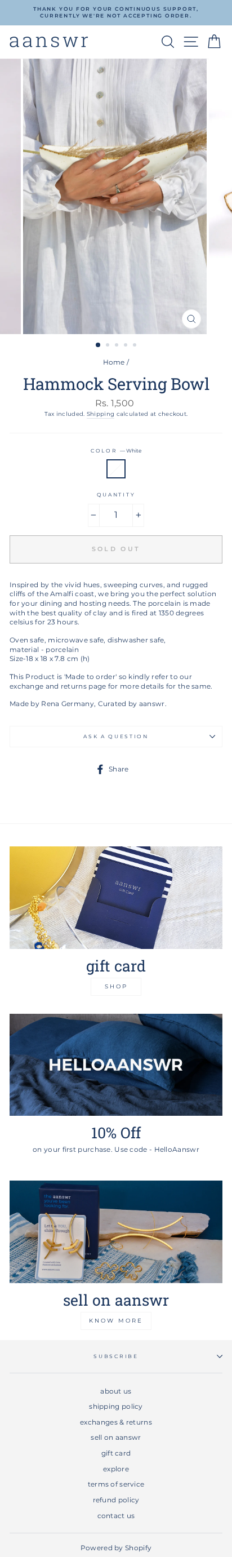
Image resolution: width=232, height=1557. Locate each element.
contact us (116, 1515)
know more (116, 1320)
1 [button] (98, 345)
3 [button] (118, 346)
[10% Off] (116, 1065)
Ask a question (116, 736)
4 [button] (127, 346)
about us (115, 1391)
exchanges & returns (116, 1422)
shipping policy (115, 1406)
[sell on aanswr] (116, 1232)
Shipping (100, 414)
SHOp (116, 986)
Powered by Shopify (116, 1547)
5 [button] (136, 346)
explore (116, 1469)
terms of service (116, 1484)
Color (116, 450)
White (116, 469)
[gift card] (116, 897)
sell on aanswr (116, 1437)
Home (114, 362)
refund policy (116, 1500)
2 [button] (108, 346)
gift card (116, 1453)
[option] (116, 13)
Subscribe (115, 1356)
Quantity (116, 494)
